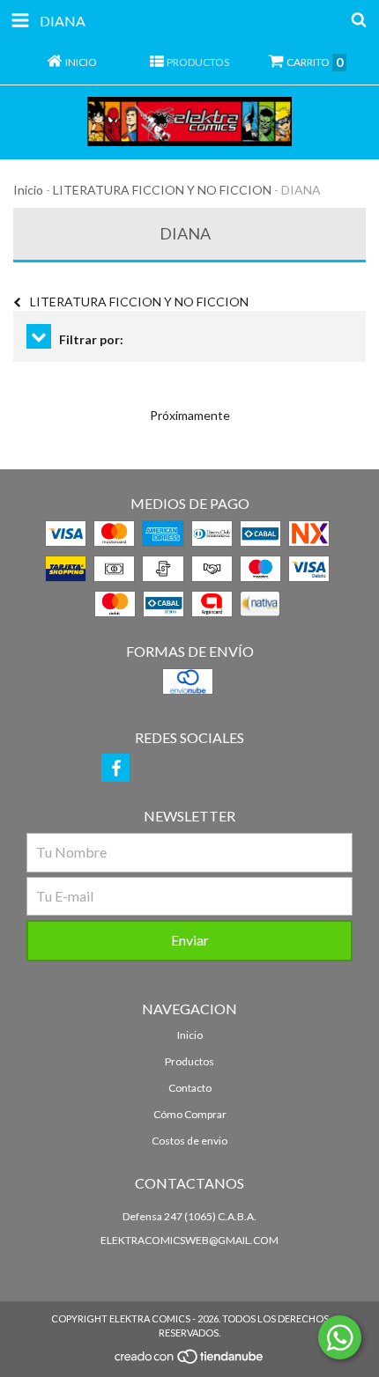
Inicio (28, 189)
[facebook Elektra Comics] (115, 768)
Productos (189, 1061)
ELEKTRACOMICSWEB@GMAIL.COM (189, 1240)
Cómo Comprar (190, 1114)
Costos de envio (189, 1140)
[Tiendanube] (190, 1361)
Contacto (190, 1087)
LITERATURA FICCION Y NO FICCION (162, 189)
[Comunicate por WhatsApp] (339, 1337)
